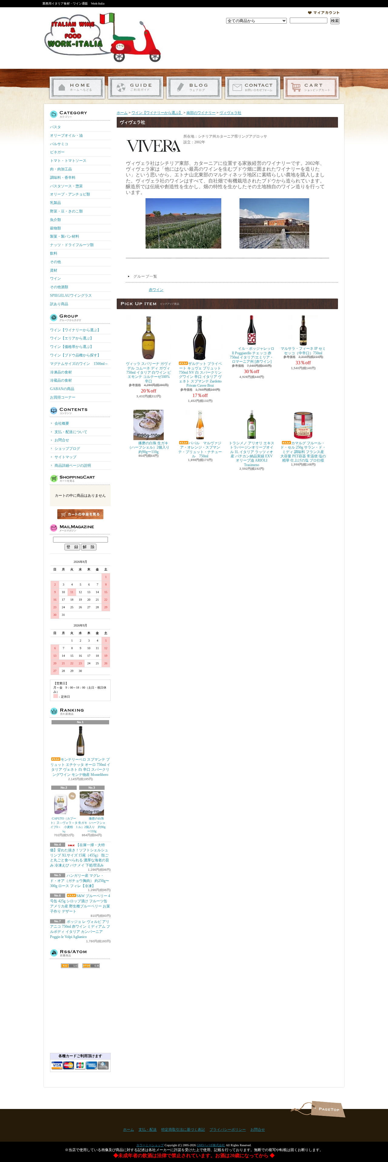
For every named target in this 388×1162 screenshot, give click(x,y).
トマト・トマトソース (68, 161)
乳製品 (55, 203)
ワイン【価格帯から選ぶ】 (72, 347)
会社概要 (62, 423)
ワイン (55, 278)
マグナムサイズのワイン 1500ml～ (79, 364)
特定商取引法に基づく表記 (183, 1129)
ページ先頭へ (328, 1109)
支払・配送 (148, 1129)
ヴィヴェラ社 (230, 113)
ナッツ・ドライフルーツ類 (72, 245)
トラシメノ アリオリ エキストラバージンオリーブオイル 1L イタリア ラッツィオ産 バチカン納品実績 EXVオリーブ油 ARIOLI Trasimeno (251, 454)
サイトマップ (65, 457)
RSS (69, 965)
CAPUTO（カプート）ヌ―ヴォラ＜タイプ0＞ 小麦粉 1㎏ (64, 825)
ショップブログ (194, 88)
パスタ (55, 127)
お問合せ (252, 88)
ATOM (91, 965)
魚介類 (55, 220)
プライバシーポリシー (227, 1129)
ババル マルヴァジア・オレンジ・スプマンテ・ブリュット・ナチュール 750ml (200, 449)
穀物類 (55, 228)
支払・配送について (135, 88)
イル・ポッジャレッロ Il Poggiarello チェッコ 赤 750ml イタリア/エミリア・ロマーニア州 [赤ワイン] (252, 355)
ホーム (77, 88)
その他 (55, 262)
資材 (53, 270)
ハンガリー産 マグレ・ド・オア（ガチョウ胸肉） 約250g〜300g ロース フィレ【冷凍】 (79, 880)
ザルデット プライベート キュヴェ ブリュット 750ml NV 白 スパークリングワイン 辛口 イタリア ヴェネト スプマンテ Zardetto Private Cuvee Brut (200, 375)
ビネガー (57, 152)
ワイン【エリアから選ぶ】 (72, 338)
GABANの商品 (62, 389)
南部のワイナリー (201, 113)
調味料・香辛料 (62, 177)
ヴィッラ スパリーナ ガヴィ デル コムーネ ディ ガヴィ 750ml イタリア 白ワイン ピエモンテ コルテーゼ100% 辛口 (148, 372)
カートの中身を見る (80, 514)
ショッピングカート (311, 88)
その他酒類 (59, 287)
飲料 (53, 253)
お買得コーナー (62, 397)
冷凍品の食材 (61, 372)
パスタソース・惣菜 (66, 186)
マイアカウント (324, 12)
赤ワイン (156, 290)
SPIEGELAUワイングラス (71, 295)
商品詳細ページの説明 (73, 465)
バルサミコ (59, 144)
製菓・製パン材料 (64, 236)
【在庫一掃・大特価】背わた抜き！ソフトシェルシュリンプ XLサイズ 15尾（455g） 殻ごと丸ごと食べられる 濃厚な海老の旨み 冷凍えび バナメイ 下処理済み (79, 855)
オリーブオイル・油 (66, 135)
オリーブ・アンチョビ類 (70, 194)
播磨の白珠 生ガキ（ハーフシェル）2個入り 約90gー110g (91, 825)
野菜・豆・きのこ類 (66, 211)
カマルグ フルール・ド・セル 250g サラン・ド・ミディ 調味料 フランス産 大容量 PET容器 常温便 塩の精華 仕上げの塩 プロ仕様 (303, 452)
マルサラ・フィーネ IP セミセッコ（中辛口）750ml (303, 350)
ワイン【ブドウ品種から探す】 (75, 355)
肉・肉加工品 (61, 169)
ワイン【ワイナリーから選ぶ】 (75, 330)
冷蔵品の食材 (61, 380)
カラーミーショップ (150, 1145)
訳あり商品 (59, 304)
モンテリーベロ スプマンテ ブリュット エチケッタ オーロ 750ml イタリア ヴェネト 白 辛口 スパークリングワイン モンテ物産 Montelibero (80, 767)
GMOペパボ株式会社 (211, 1145)
